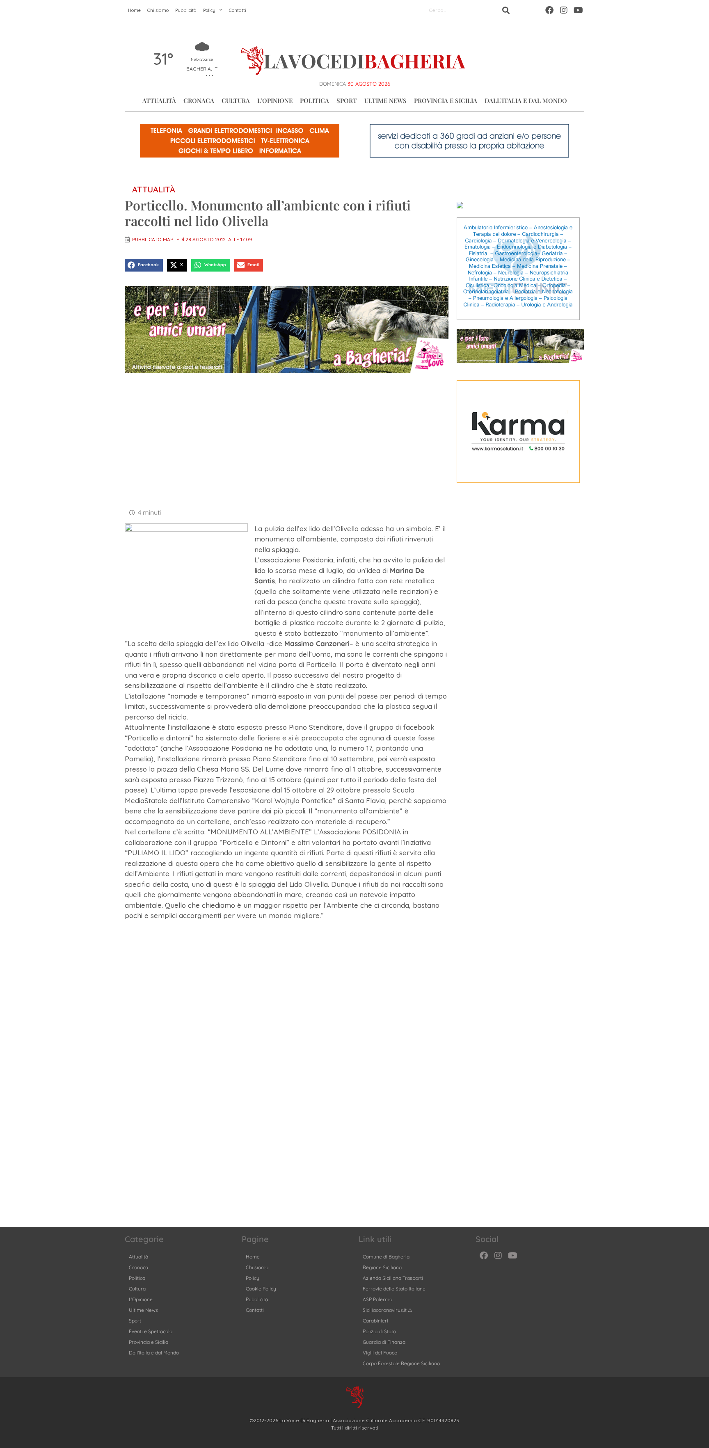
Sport (346, 100)
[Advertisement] (286, 439)
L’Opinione (275, 100)
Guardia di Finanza (384, 1342)
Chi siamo (158, 10)
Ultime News (385, 100)
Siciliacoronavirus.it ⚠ (387, 1310)
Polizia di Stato (379, 1331)
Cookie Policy (261, 1289)
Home (134, 10)
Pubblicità (186, 10)
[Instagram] (564, 10)
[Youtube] (578, 10)
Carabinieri (375, 1321)
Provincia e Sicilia (445, 100)
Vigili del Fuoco (380, 1353)
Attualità (159, 100)
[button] (144, 265)
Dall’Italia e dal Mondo (526, 100)
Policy (209, 10)
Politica (314, 100)
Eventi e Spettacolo (150, 1331)
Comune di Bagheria (386, 1257)
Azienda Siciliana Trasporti (393, 1278)
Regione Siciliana (382, 1267)
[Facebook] (549, 10)
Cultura (236, 100)
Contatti (237, 10)
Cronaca (198, 100)
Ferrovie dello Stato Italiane (394, 1289)
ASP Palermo (377, 1299)
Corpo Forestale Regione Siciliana (401, 1363)
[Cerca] (506, 10)
